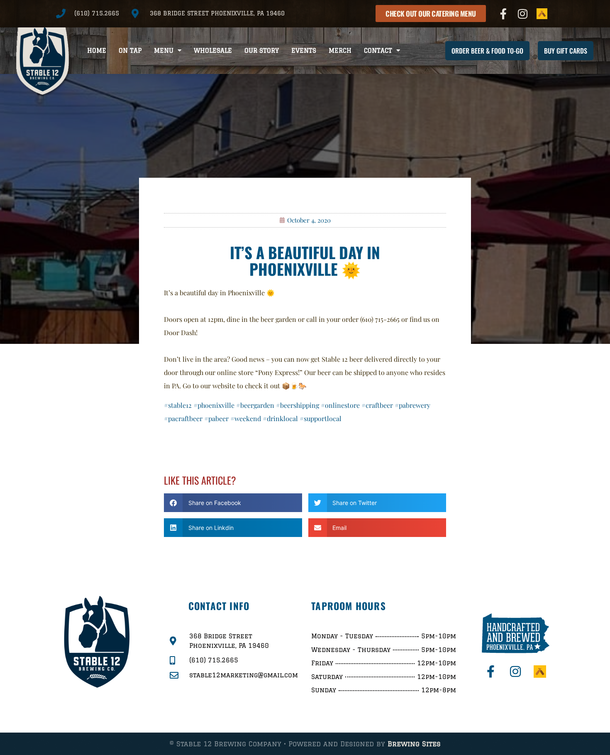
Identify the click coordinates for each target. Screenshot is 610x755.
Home (96, 50)
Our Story (261, 50)
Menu (163, 50)
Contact (378, 50)
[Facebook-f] (503, 13)
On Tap (130, 50)
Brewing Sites (414, 744)
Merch (340, 50)
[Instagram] (523, 13)
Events (303, 50)
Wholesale (213, 50)
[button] (233, 502)
